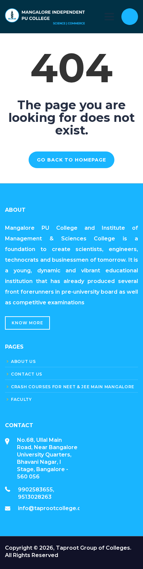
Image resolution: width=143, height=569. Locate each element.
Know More (27, 322)
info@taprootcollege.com (54, 508)
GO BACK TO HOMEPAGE (71, 160)
